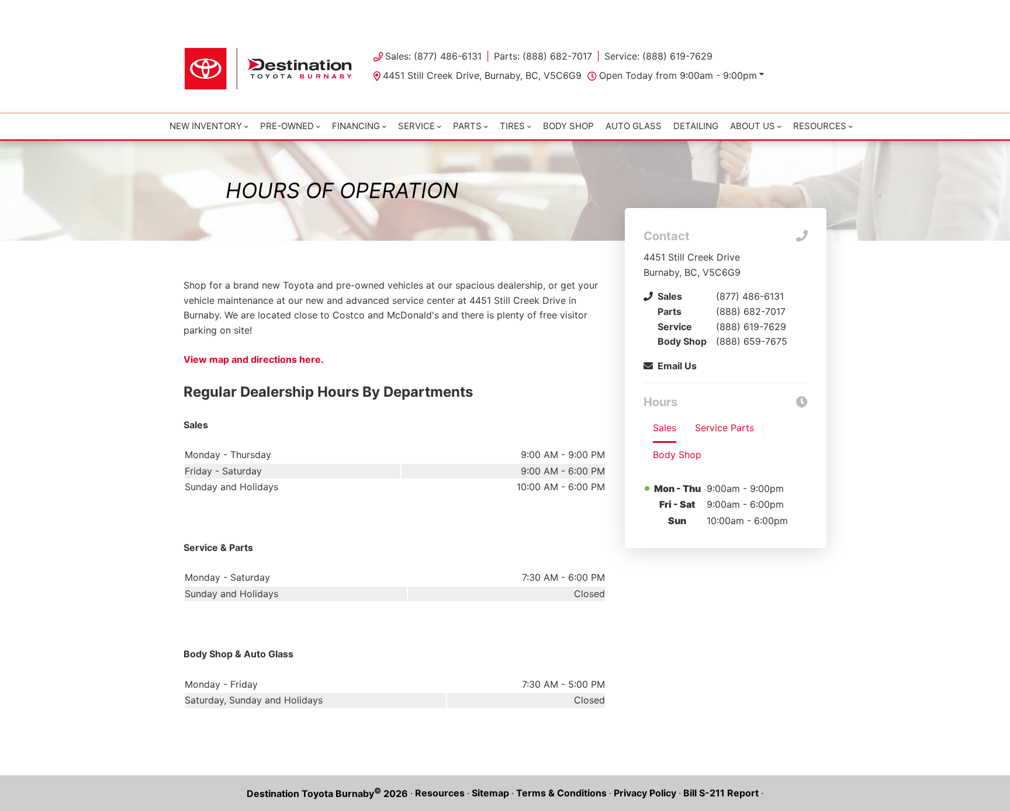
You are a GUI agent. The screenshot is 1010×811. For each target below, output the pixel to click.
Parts (467, 125)
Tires (512, 125)
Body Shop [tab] (677, 454)
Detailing (695, 125)
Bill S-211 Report (721, 793)
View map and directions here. (254, 359)
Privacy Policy (645, 793)
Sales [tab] (664, 428)
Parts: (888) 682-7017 (543, 56)
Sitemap (490, 793)
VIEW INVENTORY (455, 12)
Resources (440, 793)
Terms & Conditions (561, 793)
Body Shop (568, 125)
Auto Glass (634, 125)
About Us (752, 125)
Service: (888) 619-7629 (658, 56)
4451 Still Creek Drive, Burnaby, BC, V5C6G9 (482, 75)
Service (416, 125)
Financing (356, 125)
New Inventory (206, 125)
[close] (814, 10)
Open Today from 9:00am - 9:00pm (678, 75)
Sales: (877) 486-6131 (433, 56)
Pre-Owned (287, 125)
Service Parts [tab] (724, 428)
